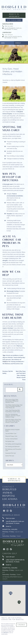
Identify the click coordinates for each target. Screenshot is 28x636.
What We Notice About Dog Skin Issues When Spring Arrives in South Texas (13, 421)
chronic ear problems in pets (14, 355)
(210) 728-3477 (9, 34)
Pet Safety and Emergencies (13, 444)
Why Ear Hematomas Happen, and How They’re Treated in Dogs (12, 415)
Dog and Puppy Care (11, 436)
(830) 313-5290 (9, 26)
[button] (10, 593)
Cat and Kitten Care (10, 433)
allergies (5, 260)
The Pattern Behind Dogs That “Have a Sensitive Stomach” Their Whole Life (13, 406)
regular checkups (7, 328)
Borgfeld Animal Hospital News (12, 430)
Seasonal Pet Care (10, 453)
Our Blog (8, 384)
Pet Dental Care (9, 441)
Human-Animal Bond (11, 439)
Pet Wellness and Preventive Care (12, 363)
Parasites (9, 213)
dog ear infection (7, 357)
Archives (9, 460)
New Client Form (14, 20)
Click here (5, 632)
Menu (3, 43)
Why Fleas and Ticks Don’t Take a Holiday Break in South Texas (21, 375)
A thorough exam (7, 184)
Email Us (8, 526)
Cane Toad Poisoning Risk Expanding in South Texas (12, 410)
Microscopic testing (12, 291)
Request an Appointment (14, 15)
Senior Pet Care (9, 456)
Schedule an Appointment (14, 480)
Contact (18, 43)
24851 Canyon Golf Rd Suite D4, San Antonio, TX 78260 (13, 37)
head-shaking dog (19, 357)
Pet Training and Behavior (16, 361)
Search (20, 389)
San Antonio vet (16, 359)
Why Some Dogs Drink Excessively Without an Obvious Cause (11, 401)
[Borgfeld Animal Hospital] (14, 8)
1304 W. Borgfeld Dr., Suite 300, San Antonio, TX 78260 (13, 28)
